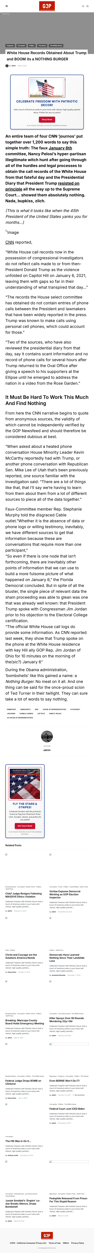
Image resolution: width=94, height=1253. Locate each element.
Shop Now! (47, 120)
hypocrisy (75, 709)
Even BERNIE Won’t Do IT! (64, 1080)
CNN (9, 242)
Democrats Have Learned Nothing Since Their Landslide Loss (66, 957)
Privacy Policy (77, 1243)
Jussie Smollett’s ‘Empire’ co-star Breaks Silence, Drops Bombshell (22, 1203)
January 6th (60, 148)
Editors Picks (30, 887)
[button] (6, 6)
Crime (60, 887)
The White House (56, 46)
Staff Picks (9, 889)
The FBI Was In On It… (18, 1141)
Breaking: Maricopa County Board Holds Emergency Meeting (24, 1022)
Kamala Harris (26, 713)
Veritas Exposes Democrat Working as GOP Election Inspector (64, 894)
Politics (31, 46)
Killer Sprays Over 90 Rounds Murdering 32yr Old (66, 1020)
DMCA (66, 1243)
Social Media (74, 887)
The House (42, 46)
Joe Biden (11, 713)
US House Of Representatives (20, 718)
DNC (36, 709)
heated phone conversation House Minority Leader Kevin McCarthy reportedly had (44, 452)
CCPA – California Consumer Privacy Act (28, 1243)
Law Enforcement (64, 1014)
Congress (10, 46)
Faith (7, 950)
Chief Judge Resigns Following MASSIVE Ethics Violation (23, 895)
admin (47, 750)
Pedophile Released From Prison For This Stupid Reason (68, 1200)
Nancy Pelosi (55, 713)
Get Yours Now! (25, 826)
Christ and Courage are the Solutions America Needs (21, 956)
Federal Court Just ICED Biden (67, 1108)
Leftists (41, 713)
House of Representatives (54, 709)
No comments (79, 1095)
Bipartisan (53, 1076)
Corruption (21, 46)
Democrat (11, 709)
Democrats (25, 709)
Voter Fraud (84, 887)
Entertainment (19, 1194)
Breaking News (10, 887)
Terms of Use (55, 1243)
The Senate (84, 1076)
